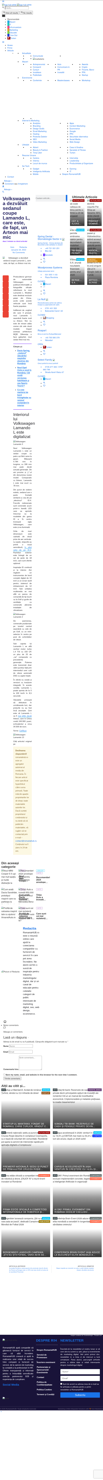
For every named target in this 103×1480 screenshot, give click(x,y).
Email (5, 1051)
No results (27, 13)
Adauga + (7, 180)
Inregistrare (23, 183)
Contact (40, 1377)
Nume (6, 1046)
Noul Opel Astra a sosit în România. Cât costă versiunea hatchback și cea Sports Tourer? (24, 376)
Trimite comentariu (12, 1078)
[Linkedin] (17, 1391)
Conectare (9, 183)
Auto (12, 247)
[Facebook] (5, 1391)
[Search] (66, 198)
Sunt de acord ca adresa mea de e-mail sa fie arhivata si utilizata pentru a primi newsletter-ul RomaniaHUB (79, 1387)
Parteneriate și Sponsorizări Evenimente (43, 1370)
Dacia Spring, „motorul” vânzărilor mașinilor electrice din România (23, 357)
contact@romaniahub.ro (25, 841)
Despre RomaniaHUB (47, 1350)
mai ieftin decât (25, 716)
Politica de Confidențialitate (44, 1383)
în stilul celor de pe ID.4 (22, 548)
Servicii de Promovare (42, 1356)
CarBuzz (23, 731)
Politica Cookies (44, 1389)
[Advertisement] (65, 100)
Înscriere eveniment (46, 1362)
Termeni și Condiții (45, 1394)
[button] (6, 278)
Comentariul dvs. (11, 1069)
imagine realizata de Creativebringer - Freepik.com (86, 1335)
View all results (11, 13)
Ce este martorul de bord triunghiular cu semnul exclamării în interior (24, 398)
